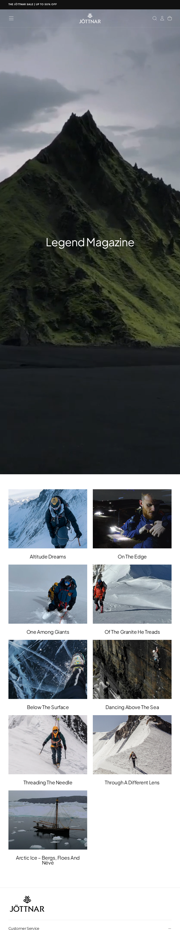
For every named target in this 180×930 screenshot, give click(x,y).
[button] (11, 18)
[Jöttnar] (27, 903)
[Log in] (162, 18)
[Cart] (169, 18)
